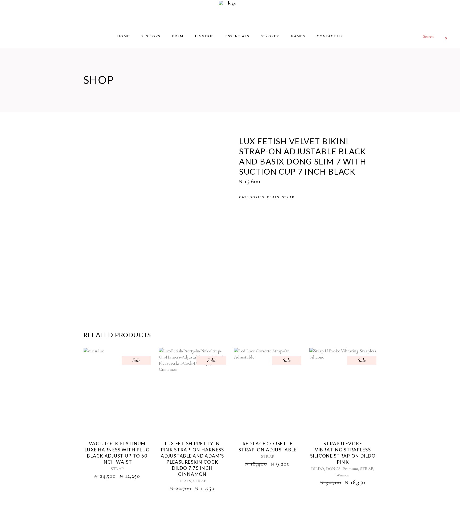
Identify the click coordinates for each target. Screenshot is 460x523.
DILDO (317, 468)
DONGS (333, 468)
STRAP (288, 197)
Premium (350, 468)
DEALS (273, 197)
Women (342, 475)
